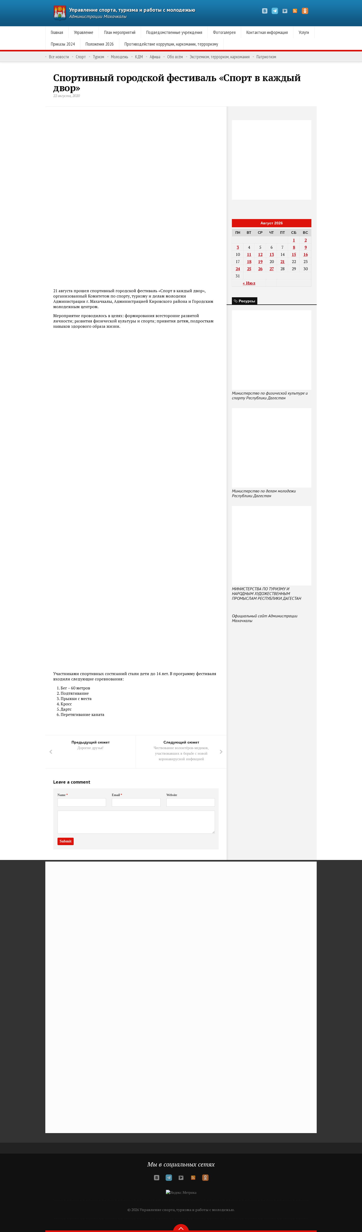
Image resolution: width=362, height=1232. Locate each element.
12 (260, 254)
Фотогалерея (224, 32)
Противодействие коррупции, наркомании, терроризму (171, 44)
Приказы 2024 (63, 44)
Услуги (304, 32)
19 (260, 261)
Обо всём (175, 57)
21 (282, 261)
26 (260, 268)
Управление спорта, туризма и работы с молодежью (132, 9)
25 (249, 268)
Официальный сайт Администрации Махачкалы (264, 618)
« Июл (249, 283)
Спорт (81, 57)
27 (272, 268)
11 (249, 254)
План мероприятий (119, 32)
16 (305, 254)
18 (249, 261)
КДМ (139, 57)
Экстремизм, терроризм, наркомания (220, 57)
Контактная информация (267, 32)
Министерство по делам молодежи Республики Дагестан (264, 493)
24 (238, 268)
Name (63, 795)
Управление (83, 32)
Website (171, 795)
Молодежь (119, 57)
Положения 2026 (100, 44)
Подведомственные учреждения (174, 32)
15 (294, 254)
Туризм (98, 57)
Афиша (155, 57)
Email (117, 795)
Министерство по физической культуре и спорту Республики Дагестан (270, 395)
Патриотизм (266, 57)
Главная (57, 32)
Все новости (59, 57)
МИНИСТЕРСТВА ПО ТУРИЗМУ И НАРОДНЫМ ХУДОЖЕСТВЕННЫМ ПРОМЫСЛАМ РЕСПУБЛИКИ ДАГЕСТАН (266, 593)
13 (272, 254)
